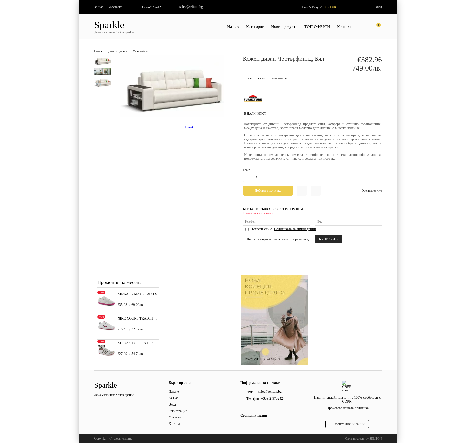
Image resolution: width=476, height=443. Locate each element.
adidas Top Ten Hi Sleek (138, 343)
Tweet (189, 127)
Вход (378, 7)
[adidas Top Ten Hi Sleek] (106, 357)
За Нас (173, 398)
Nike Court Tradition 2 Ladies (138, 318)
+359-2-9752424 (151, 7)
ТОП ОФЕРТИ (317, 27)
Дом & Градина (117, 51)
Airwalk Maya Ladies (137, 294)
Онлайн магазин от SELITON (363, 438)
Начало (233, 27)
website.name (123, 438)
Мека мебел (140, 51)
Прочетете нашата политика (348, 408)
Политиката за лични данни (295, 229)
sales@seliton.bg (191, 7)
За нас (98, 7)
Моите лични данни (349, 424)
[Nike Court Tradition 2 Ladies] (106, 333)
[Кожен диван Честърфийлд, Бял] (172, 116)
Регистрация (178, 411)
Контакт (344, 27)
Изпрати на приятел (316, 191)
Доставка (115, 7)
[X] (252, 425)
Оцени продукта (372, 190)
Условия (175, 417)
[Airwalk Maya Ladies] (106, 308)
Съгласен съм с (283, 229)
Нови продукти (284, 27)
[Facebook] (243, 426)
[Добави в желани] (302, 191)
